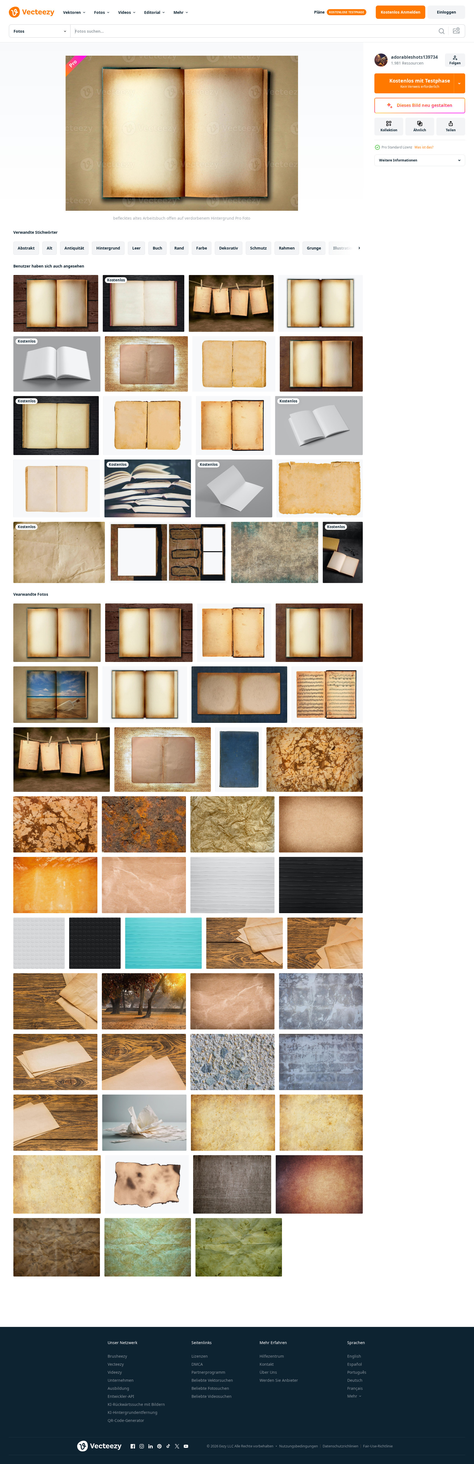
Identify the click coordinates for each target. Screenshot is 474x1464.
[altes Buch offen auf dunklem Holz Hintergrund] (143, 303)
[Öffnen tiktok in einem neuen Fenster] (168, 1446)
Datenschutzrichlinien (340, 1446)
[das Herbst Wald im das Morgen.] (144, 1001)
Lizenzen (199, 1356)
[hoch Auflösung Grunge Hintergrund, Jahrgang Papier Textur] (57, 1184)
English (354, 1356)
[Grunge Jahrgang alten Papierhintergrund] (321, 824)
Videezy (115, 1372)
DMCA (197, 1364)
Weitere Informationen (398, 160)
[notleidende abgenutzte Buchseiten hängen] (231, 303)
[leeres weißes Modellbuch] (319, 425)
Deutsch (354, 1380)
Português (356, 1372)
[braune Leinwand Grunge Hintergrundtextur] (232, 1184)
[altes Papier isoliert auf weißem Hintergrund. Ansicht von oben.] (233, 364)
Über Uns (268, 1372)
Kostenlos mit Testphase (419, 83)
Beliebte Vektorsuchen (212, 1380)
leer (136, 248)
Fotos (99, 12)
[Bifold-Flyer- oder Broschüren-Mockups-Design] (233, 488)
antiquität (74, 248)
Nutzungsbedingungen (298, 1446)
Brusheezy (117, 1356)
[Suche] (441, 31)
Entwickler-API (121, 1396)
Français (355, 1388)
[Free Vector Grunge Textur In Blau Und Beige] (274, 552)
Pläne (319, 12)
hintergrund (108, 248)
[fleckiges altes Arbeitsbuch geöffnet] (321, 364)
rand (179, 248)
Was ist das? (424, 147)
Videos (124, 12)
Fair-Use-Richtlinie (378, 1446)
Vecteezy (116, 1364)
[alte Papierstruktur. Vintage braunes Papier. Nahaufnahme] (232, 1001)
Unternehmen (121, 1380)
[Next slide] (354, 248)
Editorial (152, 12)
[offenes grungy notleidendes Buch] (320, 303)
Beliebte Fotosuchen (210, 1388)
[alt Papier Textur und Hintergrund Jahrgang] (59, 552)
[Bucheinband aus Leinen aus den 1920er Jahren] (238, 759)
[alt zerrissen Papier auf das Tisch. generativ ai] (144, 1123)
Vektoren (72, 12)
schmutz (258, 248)
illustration (343, 248)
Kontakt (267, 1364)
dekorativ (228, 248)
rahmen (287, 248)
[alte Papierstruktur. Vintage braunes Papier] (144, 885)
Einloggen (446, 12)
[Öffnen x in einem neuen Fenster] (177, 1446)
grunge (314, 248)
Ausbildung (118, 1388)
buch (157, 248)
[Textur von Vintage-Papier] (314, 759)
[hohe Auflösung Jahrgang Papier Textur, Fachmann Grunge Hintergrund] (233, 1123)
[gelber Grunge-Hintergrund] (55, 885)
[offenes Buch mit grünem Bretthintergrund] (147, 488)
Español (354, 1364)
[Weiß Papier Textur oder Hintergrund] (232, 885)
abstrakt (26, 248)
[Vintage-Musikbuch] (327, 694)
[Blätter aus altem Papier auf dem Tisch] (244, 943)
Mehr (178, 12)
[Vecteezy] (31, 12)
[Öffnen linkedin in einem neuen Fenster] (150, 1446)
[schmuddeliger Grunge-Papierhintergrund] (239, 694)
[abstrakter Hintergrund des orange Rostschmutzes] (144, 824)
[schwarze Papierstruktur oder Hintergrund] (321, 885)
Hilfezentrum (272, 1356)
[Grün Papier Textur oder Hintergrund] (163, 943)
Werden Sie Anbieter (279, 1380)
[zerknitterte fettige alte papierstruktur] (232, 824)
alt (49, 248)
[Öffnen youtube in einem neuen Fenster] (186, 1446)
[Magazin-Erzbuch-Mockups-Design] (56, 364)
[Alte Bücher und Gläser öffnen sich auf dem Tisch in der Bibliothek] (343, 552)
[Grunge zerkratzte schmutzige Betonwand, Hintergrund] (321, 1001)
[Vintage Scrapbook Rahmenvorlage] (168, 552)
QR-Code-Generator (126, 1420)
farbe (201, 248)
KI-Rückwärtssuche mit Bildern (136, 1404)
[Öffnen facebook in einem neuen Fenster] (133, 1446)
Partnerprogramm (208, 1372)
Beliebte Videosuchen (211, 1396)
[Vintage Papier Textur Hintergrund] (56, 1247)
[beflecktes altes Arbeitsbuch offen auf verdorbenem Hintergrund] (55, 303)
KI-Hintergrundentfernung (132, 1412)
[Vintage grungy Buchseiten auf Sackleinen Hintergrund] (146, 364)
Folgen (455, 63)
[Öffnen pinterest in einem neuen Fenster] (159, 1446)
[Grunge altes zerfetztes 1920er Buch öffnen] (233, 425)
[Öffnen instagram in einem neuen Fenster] (141, 1446)
